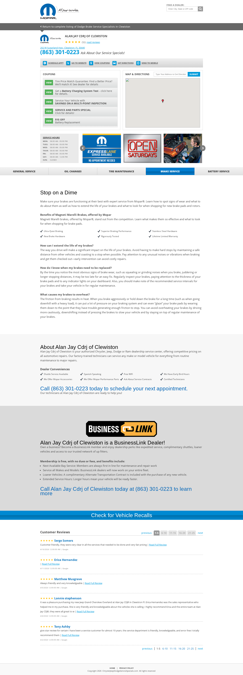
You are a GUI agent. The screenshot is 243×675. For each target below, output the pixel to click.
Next (202, 148)
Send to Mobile (150, 63)
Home (112, 668)
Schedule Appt (56, 63)
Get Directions (126, 63)
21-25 (191, 533)
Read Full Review (158, 544)
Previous (82, 148)
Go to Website (79, 63)
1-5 (157, 533)
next (200, 533)
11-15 (172, 533)
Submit (193, 74)
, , (62, 47)
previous (146, 533)
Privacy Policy (126, 668)
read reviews (93, 42)
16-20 (182, 533)
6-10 (164, 533)
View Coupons (102, 63)
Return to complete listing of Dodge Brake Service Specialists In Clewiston (86, 26)
